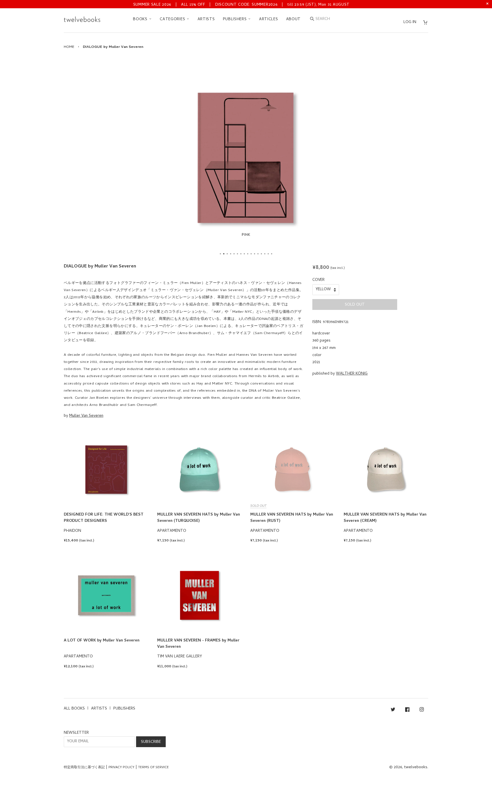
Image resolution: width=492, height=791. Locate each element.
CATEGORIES (173, 19)
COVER (318, 280)
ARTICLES (268, 19)
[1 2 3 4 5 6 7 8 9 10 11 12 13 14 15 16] (246, 157)
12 (258, 253)
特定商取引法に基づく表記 (84, 767)
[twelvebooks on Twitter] (393, 710)
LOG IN (409, 22)
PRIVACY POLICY (121, 767)
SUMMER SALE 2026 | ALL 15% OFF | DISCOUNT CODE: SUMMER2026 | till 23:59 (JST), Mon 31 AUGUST (241, 5)
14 (264, 253)
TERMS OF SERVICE (153, 767)
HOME (69, 47)
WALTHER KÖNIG (352, 374)
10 (251, 253)
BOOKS (141, 19)
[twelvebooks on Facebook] (407, 710)
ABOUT (293, 19)
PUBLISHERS (235, 19)
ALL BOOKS (74, 709)
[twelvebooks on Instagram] (421, 710)
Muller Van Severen (86, 416)
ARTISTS (206, 19)
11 (254, 253)
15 (268, 253)
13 (261, 253)
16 (271, 253)
